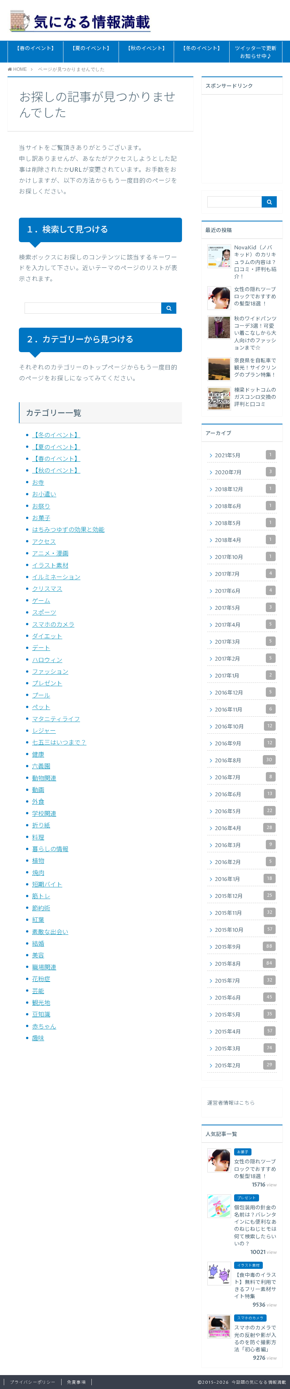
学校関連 (44, 814)
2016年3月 (243, 845)
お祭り (41, 506)
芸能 (38, 991)
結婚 (38, 944)
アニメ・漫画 (50, 553)
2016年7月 (243, 777)
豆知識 (41, 1014)
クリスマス (47, 589)
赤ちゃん (44, 1027)
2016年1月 (243, 879)
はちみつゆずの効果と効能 (68, 530)
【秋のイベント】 (146, 48)
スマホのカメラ (53, 625)
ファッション (50, 672)
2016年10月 (243, 726)
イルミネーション (56, 577)
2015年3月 (243, 1048)
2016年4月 (243, 828)
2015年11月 (243, 913)
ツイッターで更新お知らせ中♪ (256, 52)
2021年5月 (243, 455)
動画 (38, 790)
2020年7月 (243, 472)
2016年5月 (243, 811)
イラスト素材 (50, 566)
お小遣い (44, 494)
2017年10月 (243, 557)
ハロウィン (47, 660)
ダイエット (47, 636)
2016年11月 (243, 709)
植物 (38, 861)
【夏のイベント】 (91, 48)
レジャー (44, 731)
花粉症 (41, 979)
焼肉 (38, 873)
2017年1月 (243, 675)
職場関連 (44, 967)
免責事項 (76, 1382)
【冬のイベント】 (201, 48)
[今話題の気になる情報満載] (80, 20)
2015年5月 (243, 1014)
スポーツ (44, 613)
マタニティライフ (56, 719)
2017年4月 (243, 625)
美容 (38, 955)
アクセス (44, 542)
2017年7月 (243, 574)
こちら (247, 1103)
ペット (41, 707)
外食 (38, 802)
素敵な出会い (50, 932)
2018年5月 (243, 523)
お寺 (38, 483)
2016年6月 (243, 794)
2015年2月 (243, 1065)
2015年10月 (243, 930)
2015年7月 (243, 981)
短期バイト (47, 885)
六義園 (41, 766)
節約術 (41, 908)
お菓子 (41, 518)
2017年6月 (243, 591)
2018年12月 (243, 489)
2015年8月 (243, 964)
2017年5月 (243, 608)
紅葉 (38, 920)
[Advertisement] (248, 138)
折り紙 (41, 825)
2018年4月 (243, 540)
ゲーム (41, 601)
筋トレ (41, 896)
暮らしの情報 (50, 849)
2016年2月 (243, 862)
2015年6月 (243, 997)
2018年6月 (243, 506)
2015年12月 (243, 896)
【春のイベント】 (35, 48)
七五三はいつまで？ (59, 743)
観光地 (41, 1003)
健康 (38, 755)
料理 (38, 837)
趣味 (38, 1038)
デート (41, 648)
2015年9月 (243, 947)
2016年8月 (243, 760)
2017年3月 (243, 642)
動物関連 (44, 778)
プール (41, 695)
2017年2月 (243, 658)
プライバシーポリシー (33, 1382)
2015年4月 (243, 1031)
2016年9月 (243, 743)
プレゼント (47, 683)
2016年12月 (243, 692)
